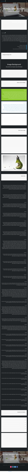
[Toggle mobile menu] (26, 1)
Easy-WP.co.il (10, 471)
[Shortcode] (14, 10)
